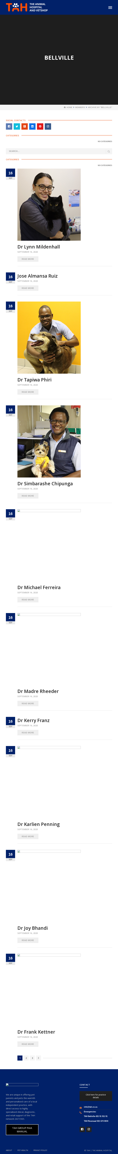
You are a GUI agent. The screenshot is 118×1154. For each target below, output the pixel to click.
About (9, 1150)
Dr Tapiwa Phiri (34, 380)
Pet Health (23, 1150)
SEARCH (109, 152)
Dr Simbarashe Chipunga (45, 483)
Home (69, 107)
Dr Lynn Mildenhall (38, 247)
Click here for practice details (96, 1096)
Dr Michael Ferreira (39, 587)
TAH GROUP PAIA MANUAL (22, 1129)
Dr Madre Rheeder (38, 691)
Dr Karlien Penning (38, 824)
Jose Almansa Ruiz (37, 276)
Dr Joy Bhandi (32, 928)
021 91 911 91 (101, 1116)
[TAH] (27, 7)
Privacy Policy (40, 1150)
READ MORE (28, 259)
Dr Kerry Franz (33, 720)
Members (80, 107)
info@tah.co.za (90, 1107)
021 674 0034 (102, 1121)
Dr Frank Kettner (36, 1032)
